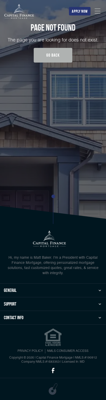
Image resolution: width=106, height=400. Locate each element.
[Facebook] (53, 371)
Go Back (53, 55)
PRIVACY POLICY (30, 351)
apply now (80, 11)
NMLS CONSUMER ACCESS (68, 351)
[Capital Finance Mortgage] (19, 12)
